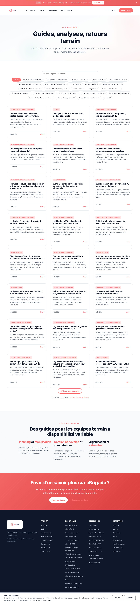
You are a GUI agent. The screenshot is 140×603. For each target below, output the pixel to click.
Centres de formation (72, 569)
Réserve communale (72, 533)
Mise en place (94, 555)
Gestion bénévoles (66, 442)
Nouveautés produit (80, 79)
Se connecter (110, 10)
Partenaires (117, 533)
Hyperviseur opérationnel (74, 583)
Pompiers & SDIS (98, 79)
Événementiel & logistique (21, 93)
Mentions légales (119, 544)
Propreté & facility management (57, 89)
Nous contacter (58, 500)
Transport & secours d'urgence (29, 84)
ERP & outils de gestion (66, 98)
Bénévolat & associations (74, 576)
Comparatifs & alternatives (58, 79)
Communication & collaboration (40, 98)
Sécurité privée (91, 84)
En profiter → (98, 3)
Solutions (29, 10)
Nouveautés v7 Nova (96, 533)
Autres (107, 98)
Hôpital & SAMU (70, 561)
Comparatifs (45, 544)
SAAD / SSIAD (70, 565)
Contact (115, 529)
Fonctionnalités (46, 533)
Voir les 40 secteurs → (73, 587)
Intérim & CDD (70, 544)
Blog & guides (94, 529)
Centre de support (95, 551)
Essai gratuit (126, 10)
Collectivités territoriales (73, 558)
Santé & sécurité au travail (119, 93)
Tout (16, 79)
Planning (25, 442)
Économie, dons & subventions (94, 93)
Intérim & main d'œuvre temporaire (85, 89)
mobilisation (43, 442)
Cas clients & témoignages (33, 79)
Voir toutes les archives (79, 397)
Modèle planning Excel (97, 540)
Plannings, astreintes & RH (45, 93)
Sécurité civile (70, 529)
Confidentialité (118, 547)
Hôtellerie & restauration (111, 89)
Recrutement (117, 540)
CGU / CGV (117, 551)
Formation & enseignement (112, 84)
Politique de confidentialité (43, 600)
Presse (115, 536)
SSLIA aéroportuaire (72, 572)
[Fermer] (136, 2)
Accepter (129, 598)
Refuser (117, 598)
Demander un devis (80, 500)
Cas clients (52, 10)
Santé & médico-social (118, 79)
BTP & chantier (75, 84)
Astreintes (68, 580)
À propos (116, 525)
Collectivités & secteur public (30, 89)
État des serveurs (95, 547)
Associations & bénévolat (55, 84)
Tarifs (41, 10)
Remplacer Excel (95, 536)
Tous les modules (47, 536)
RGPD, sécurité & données (69, 93)
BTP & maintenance (72, 540)
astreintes (95, 445)
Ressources (65, 10)
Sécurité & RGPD (95, 544)
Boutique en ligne (47, 540)
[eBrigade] (14, 10)
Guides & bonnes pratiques (89, 98)
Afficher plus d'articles (70, 391)
